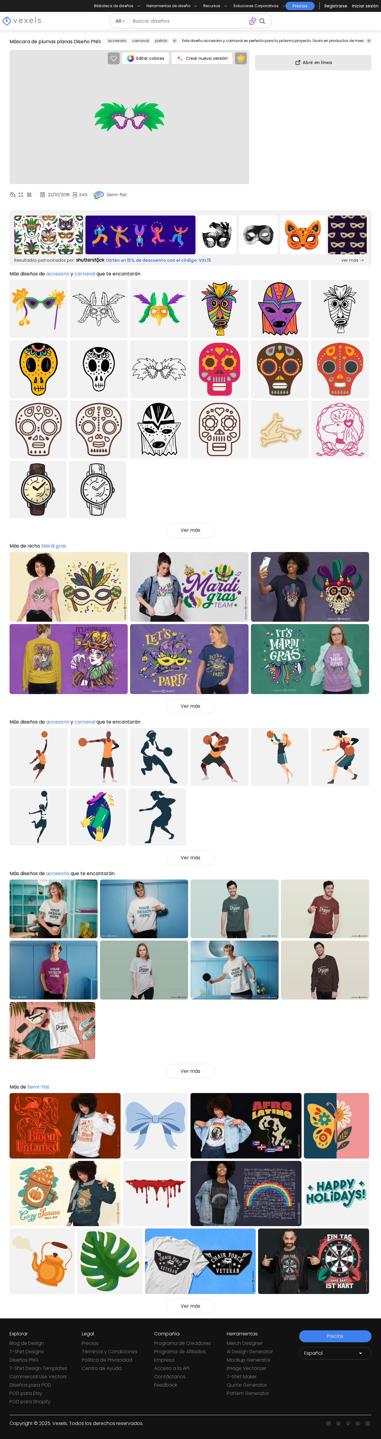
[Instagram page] (328, 1423)
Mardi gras (53, 545)
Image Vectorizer (246, 1368)
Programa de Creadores (182, 1343)
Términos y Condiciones (110, 1351)
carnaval (140, 40)
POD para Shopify (30, 1401)
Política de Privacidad (107, 1360)
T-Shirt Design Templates (38, 1368)
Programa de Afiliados (180, 1351)
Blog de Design (27, 1343)
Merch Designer (245, 1343)
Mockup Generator (249, 1360)
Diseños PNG (24, 1360)
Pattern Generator (248, 1393)
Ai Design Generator (250, 1351)
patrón (161, 40)
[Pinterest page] (348, 1423)
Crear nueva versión (207, 58)
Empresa (164, 1360)
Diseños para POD (30, 1385)
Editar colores (150, 58)
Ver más (190, 530)
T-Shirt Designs (27, 1351)
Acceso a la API (171, 1368)
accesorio (117, 40)
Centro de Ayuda (102, 1368)
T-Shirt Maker (242, 1376)
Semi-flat (38, 1086)
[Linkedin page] (367, 1423)
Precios (90, 1343)
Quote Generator (247, 1385)
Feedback (165, 1385)
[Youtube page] (358, 1423)
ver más (349, 260)
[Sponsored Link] (48, 235)
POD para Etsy (26, 1393)
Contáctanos (170, 1376)
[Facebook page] (338, 1423)
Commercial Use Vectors (38, 1376)
